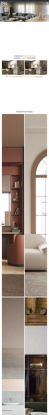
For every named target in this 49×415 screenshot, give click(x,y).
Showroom (13, 67)
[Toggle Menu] (47, 2)
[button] (13, 206)
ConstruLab (36, 67)
